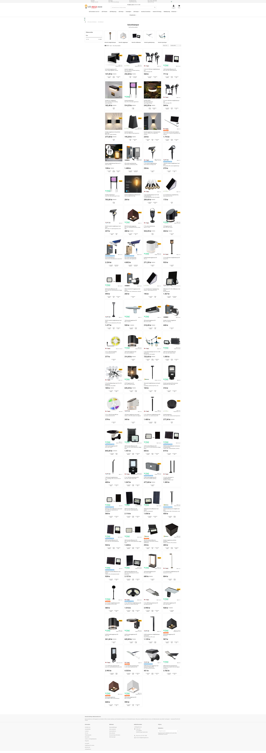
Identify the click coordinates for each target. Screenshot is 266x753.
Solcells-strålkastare (136, 42)
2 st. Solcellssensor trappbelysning (170, 195)
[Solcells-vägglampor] (123, 36)
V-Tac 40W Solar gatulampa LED (113, 666)
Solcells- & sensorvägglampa (169, 321)
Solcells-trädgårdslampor (110, 42)
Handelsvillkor (88, 729)
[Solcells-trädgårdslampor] (110, 36)
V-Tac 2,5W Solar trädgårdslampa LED (171, 258)
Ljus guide (87, 743)
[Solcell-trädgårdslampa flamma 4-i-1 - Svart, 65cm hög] (113, 152)
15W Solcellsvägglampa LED (131, 321)
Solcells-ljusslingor (162, 42)
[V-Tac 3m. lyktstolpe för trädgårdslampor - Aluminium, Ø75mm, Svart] (171, 466)
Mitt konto (111, 724)
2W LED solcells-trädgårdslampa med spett (113, 322)
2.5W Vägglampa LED (130, 384)
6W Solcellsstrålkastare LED (113, 290)
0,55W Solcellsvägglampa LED (150, 258)
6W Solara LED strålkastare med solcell (113, 510)
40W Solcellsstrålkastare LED (131, 509)
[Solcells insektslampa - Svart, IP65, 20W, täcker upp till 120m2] (113, 184)
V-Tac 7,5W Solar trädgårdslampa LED (133, 603)
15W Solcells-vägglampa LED (169, 603)
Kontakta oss (87, 727)
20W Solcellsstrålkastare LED (112, 541)
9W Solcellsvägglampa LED (169, 635)
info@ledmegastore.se (143, 737)
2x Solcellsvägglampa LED (111, 70)
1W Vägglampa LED (167, 227)
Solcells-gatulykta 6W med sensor (170, 384)
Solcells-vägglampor (123, 42)
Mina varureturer (112, 729)
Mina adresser (112, 733)
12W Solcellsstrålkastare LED (170, 70)
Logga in (173, 7)
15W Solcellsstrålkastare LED (152, 447)
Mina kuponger (112, 736)
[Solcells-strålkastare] (136, 36)
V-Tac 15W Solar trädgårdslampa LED (152, 415)
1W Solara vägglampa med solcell (133, 415)
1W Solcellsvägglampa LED (130, 352)
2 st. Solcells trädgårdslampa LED (112, 603)
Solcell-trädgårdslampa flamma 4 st (132, 195)
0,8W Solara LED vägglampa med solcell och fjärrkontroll (151, 667)
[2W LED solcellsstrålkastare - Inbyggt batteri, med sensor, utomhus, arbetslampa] (152, 529)
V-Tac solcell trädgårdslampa (150, 164)
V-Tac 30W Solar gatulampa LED (151, 603)
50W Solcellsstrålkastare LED (132, 573)
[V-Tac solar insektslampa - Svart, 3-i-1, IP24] (152, 215)
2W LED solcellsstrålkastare (151, 541)
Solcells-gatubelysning (149, 42)
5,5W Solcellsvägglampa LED (131, 635)
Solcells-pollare (148, 102)
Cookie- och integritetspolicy (90, 738)
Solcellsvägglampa (132, 132)
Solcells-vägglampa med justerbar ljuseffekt (112, 133)
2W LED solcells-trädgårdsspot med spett (113, 228)
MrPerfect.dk (87, 747)
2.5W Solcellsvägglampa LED (150, 478)
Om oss (86, 733)
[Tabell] (108, 46)
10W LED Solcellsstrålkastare (169, 352)
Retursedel (87, 736)
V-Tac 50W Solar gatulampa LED (132, 666)
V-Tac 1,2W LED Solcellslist (111, 352)
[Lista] (107, 46)
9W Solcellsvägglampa (112, 698)
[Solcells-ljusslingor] (162, 36)
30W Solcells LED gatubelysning (171, 667)
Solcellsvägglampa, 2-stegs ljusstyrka (152, 133)
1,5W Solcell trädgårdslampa (113, 478)
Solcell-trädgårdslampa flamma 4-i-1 (113, 164)
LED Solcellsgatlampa (113, 258)
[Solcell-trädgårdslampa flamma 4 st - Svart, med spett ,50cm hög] (133, 184)
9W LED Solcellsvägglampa (132, 227)
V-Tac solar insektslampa (149, 227)
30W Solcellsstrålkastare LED (133, 447)
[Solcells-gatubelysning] (149, 36)
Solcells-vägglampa (132, 70)
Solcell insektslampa (132, 101)
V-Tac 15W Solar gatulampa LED (132, 478)
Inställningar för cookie (89, 745)
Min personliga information (114, 735)
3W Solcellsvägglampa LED (150, 321)
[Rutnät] (105, 46)
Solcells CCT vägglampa (111, 102)
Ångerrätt (87, 740)
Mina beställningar (113, 727)
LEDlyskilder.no (88, 749)
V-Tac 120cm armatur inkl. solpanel (171, 133)
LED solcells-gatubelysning (131, 164)
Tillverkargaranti (88, 735)
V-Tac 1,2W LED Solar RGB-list (111, 415)
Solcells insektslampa (112, 195)
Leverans (87, 731)
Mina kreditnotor (112, 731)
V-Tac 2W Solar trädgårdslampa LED (171, 572)
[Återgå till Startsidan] (85, 22)
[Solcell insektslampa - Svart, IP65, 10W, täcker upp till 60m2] (133, 90)
